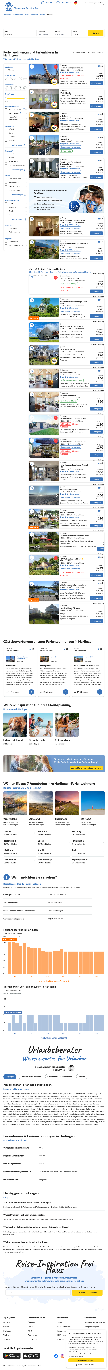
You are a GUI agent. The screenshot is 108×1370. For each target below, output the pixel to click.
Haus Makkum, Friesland (70, 608)
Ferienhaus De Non (68, 373)
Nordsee (6, 1322)
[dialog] (86, 1349)
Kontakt (60, 1339)
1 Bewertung (73, 308)
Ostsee (6, 1326)
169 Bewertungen (75, 225)
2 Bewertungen (74, 72)
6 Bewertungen (74, 517)
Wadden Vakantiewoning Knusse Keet (73, 303)
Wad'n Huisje (65, 93)
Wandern (17, 207)
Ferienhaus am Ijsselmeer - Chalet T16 (74, 466)
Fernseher (17, 137)
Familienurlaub (17, 186)
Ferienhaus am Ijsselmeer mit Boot (74, 536)
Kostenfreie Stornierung (17, 118)
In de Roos (64, 116)
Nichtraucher (17, 161)
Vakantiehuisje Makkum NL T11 (73, 442)
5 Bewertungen (74, 471)
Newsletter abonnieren (87, 1292)
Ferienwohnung (17, 232)
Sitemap (6, 1339)
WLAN (17, 129)
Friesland (25, 1094)
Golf (17, 215)
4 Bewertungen (74, 120)
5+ (25, 79)
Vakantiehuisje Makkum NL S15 (73, 419)
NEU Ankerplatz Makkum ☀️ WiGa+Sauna (72, 560)
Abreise (58, 31)
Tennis (17, 211)
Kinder (17, 158)
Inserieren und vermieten (94, 1322)
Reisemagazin (63, 1331)
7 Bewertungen (74, 144)
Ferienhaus (17, 228)
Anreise (42, 31)
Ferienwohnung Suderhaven (71, 68)
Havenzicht (64, 139)
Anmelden (50, 3)
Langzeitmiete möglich (17, 165)
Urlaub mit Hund (17, 179)
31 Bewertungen (74, 168)
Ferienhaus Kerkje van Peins (71, 326)
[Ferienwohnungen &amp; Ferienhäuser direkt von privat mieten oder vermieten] (21, 8)
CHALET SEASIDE (67, 349)
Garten (17, 133)
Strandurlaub (17, 182)
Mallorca (7, 1331)
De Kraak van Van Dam (69, 278)
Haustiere (17, 154)
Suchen (96, 33)
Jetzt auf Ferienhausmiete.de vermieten (86, 768)
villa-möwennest (67, 513)
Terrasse (17, 140)
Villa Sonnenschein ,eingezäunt (73, 585)
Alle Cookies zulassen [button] (86, 1360)
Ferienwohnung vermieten (93, 3)
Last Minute (17, 241)
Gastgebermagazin (91, 1326)
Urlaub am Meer (17, 190)
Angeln (17, 203)
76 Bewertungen (74, 250)
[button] (86, 1365)
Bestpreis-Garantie (17, 245)
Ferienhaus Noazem (68, 396)
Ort (6, 31)
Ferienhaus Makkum (68, 490)
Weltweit (7, 1335)
